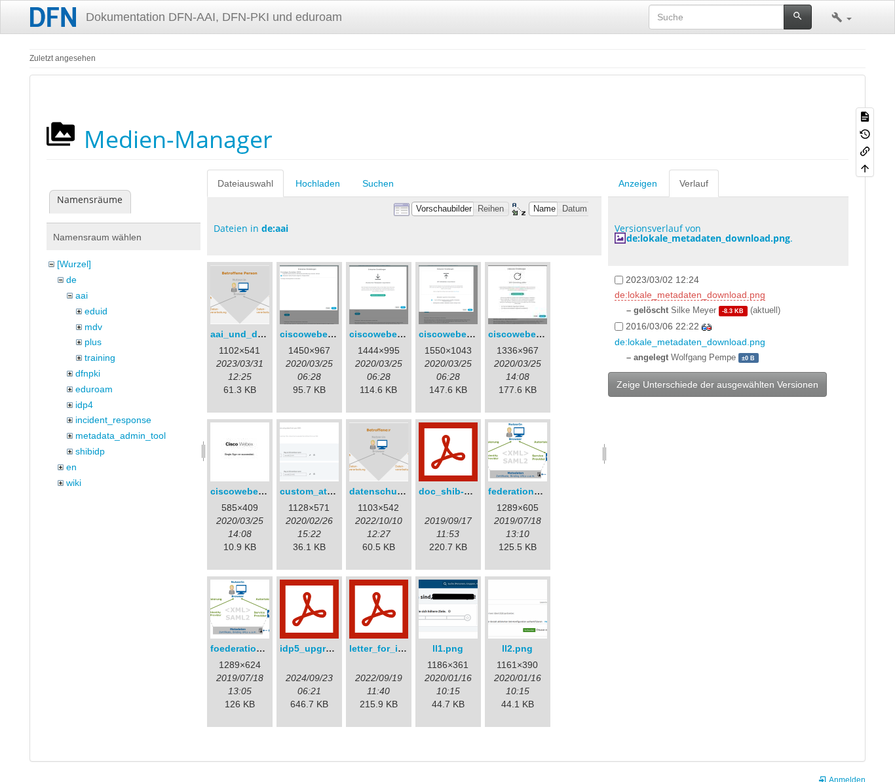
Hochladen (317, 183)
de (71, 279)
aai (81, 295)
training (100, 357)
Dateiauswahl (245, 183)
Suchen (378, 183)
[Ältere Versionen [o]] (864, 133)
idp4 (84, 405)
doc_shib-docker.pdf (465, 491)
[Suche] (798, 17)
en (71, 467)
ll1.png (447, 648)
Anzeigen (638, 183)
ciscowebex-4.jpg (527, 334)
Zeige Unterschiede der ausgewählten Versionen (717, 384)
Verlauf (693, 183)
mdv (93, 327)
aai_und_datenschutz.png (269, 334)
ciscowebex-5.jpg (249, 491)
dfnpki (87, 373)
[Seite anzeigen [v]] (864, 116)
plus (93, 342)
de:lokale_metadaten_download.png (708, 238)
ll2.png (517, 648)
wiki (73, 482)
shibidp (90, 451)
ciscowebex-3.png (460, 334)
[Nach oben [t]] (864, 168)
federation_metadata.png (544, 491)
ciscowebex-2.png (390, 334)
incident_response (113, 420)
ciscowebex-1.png (321, 334)
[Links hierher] (864, 150)
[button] (842, 17)
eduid (96, 311)
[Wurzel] (74, 264)
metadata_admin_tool (120, 435)
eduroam (94, 389)
